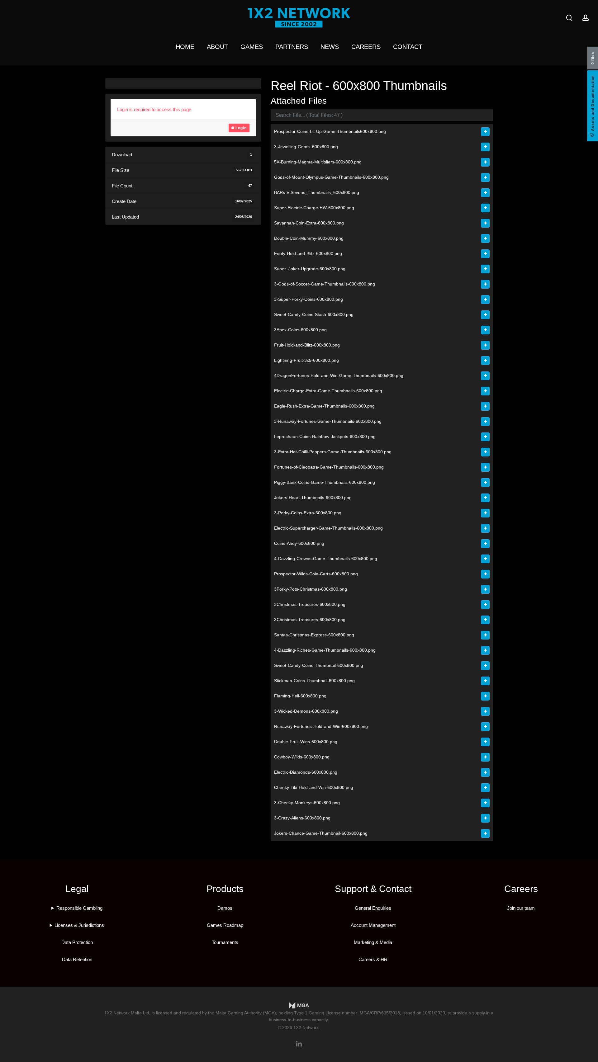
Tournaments (225, 942)
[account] (585, 18)
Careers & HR (372, 959)
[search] (569, 18)
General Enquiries (373, 908)
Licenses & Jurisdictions (79, 925)
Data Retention (77, 959)
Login (240, 128)
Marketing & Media (373, 942)
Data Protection (77, 942)
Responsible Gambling (79, 908)
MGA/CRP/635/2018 (380, 1012)
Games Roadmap (225, 925)
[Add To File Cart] (485, 131)
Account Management (373, 925)
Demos (224, 908)
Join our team (521, 908)
